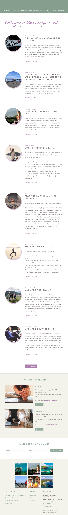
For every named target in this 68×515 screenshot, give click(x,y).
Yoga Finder (8, 503)
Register (61, 10)
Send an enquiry (48, 506)
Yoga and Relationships (39, 329)
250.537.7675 (47, 504)
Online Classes (23, 10)
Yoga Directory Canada (11, 500)
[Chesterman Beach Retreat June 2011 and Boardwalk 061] (21, 482)
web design (46, 510)
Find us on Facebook (63, 6)
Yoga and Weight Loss (38, 247)
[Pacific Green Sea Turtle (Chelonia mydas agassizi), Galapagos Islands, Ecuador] (21, 469)
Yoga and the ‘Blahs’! (38, 290)
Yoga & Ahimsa (40, 148)
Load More (31, 366)
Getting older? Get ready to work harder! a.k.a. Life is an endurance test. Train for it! (43, 77)
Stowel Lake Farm (10, 498)
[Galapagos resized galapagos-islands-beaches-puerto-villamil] (47, 469)
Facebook (32, 498)
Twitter (32, 500)
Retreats (7, 10)
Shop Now (39, 404)
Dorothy (32, 10)
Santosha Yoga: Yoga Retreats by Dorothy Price (21, 4)
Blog (48, 10)
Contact (54, 10)
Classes (13, 10)
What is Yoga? (41, 10)
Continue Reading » (31, 61)
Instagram (33, 495)
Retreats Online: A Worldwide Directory (16, 495)
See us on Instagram (61, 6)
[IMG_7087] (34, 482)
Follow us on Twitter (65, 6)
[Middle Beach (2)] (47, 482)
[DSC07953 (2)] (34, 469)
